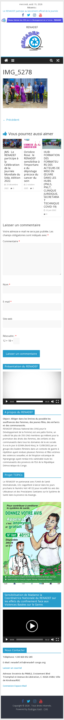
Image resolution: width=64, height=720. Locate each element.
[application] (32, 388)
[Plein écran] (57, 401)
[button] (32, 388)
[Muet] (52, 401)
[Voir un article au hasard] (58, 60)
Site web (7, 318)
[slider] (29, 401)
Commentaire (11, 241)
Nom (6, 284)
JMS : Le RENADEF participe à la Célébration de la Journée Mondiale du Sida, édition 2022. (12, 166)
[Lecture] (6, 401)
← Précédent (11, 119)
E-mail (7, 301)
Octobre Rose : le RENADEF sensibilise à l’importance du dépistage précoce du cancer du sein (32, 166)
